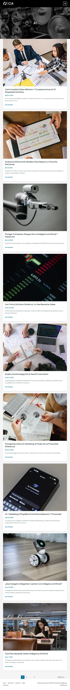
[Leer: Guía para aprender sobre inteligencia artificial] (35, 626)
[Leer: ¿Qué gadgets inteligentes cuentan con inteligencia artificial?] (35, 557)
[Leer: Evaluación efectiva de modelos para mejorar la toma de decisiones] (35, 135)
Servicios (18, 683)
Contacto (5, 685)
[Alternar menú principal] (65, 4)
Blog (23, 683)
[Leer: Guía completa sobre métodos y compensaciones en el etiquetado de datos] (35, 62)
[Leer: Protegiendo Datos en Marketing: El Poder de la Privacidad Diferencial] (35, 417)
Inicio (4, 683)
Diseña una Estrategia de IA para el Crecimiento (26, 374)
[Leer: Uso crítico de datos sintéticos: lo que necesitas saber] (35, 277)
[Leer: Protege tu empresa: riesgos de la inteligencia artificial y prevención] (35, 207)
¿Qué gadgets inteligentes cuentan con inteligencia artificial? (33, 584)
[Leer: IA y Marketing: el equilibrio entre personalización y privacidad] (35, 487)
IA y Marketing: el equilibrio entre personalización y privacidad (33, 514)
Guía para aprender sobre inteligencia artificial (26, 653)
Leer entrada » (9, 105)
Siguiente (62, 677)
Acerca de (11, 683)
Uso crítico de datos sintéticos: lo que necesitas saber (30, 304)
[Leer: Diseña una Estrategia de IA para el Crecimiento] (35, 347)
